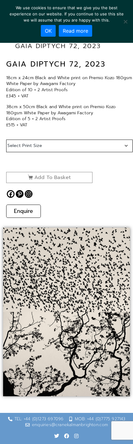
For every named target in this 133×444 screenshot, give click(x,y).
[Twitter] (57, 436)
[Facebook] (11, 194)
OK (48, 31)
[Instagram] (28, 194)
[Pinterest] (20, 194)
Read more (75, 31)
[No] (125, 21)
